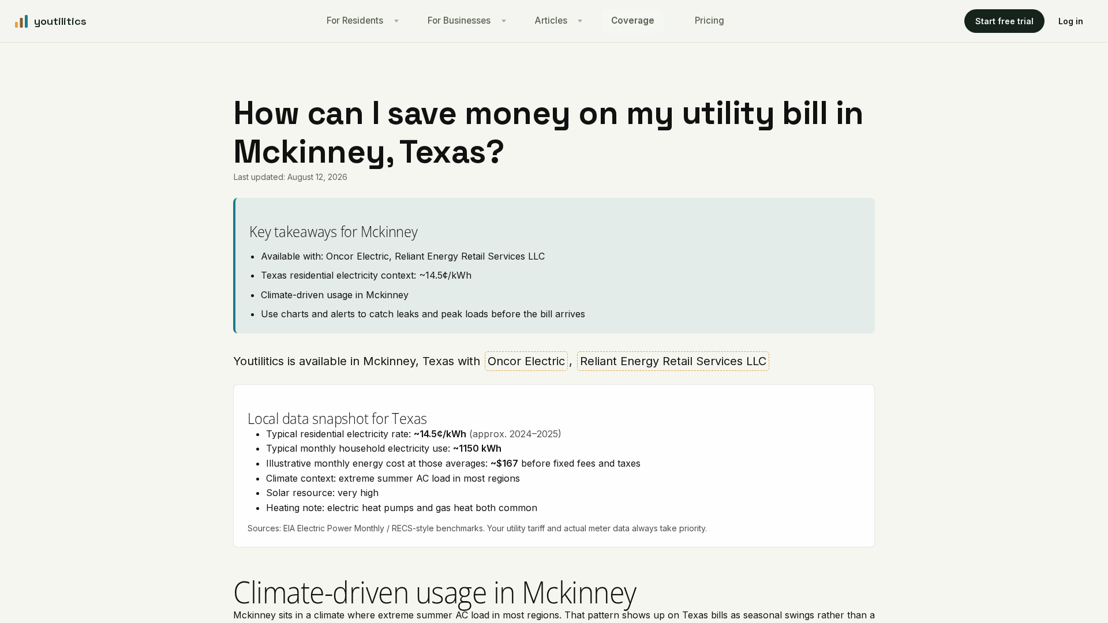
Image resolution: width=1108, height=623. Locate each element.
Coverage (632, 20)
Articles (551, 20)
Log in (1070, 21)
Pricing (709, 20)
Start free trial (1004, 21)
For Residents (355, 20)
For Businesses (459, 20)
